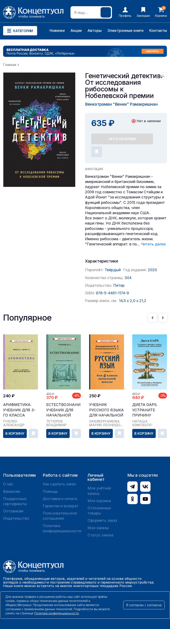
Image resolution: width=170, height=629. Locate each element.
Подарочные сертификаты (15, 501)
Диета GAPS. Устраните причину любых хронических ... (149, 410)
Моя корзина (99, 501)
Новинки (57, 30)
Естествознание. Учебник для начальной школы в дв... (63, 410)
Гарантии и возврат (60, 506)
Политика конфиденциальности (62, 528)
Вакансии (11, 491)
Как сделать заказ (59, 484)
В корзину (14, 433)
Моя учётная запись (99, 490)
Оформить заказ (102, 520)
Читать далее (153, 244)
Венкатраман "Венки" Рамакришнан (121, 104)
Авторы (94, 30)
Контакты (158, 30)
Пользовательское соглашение (60, 515)
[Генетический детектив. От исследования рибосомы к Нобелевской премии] (39, 130)
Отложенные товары (99, 510)
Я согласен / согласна (144, 605)
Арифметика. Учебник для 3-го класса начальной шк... (19, 410)
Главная (9, 65)
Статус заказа (100, 535)
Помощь (50, 491)
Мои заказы (98, 528)
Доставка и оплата (60, 499)
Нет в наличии (122, 139)
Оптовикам (13, 511)
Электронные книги (125, 30)
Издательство (16, 518)
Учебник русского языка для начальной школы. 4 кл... (106, 410)
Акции (76, 30)
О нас (8, 484)
